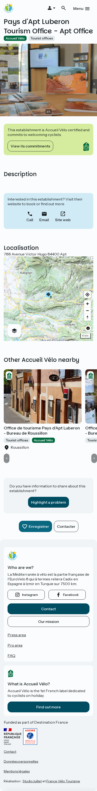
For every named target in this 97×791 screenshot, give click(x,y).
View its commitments (30, 146)
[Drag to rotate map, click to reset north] (87, 317)
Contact (48, 608)
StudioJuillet (32, 781)
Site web (63, 219)
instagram (30, 595)
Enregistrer (39, 526)
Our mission (48, 621)
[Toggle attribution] (88, 328)
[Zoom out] (87, 310)
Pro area (15, 645)
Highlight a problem (48, 502)
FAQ (11, 655)
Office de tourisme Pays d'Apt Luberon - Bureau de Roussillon (42, 430)
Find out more (48, 707)
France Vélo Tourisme (63, 781)
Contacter (66, 526)
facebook (71, 595)
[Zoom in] (87, 303)
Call (29, 219)
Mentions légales (17, 771)
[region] (48, 298)
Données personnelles (21, 761)
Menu (78, 8)
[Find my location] (87, 294)
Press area (17, 635)
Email (44, 219)
